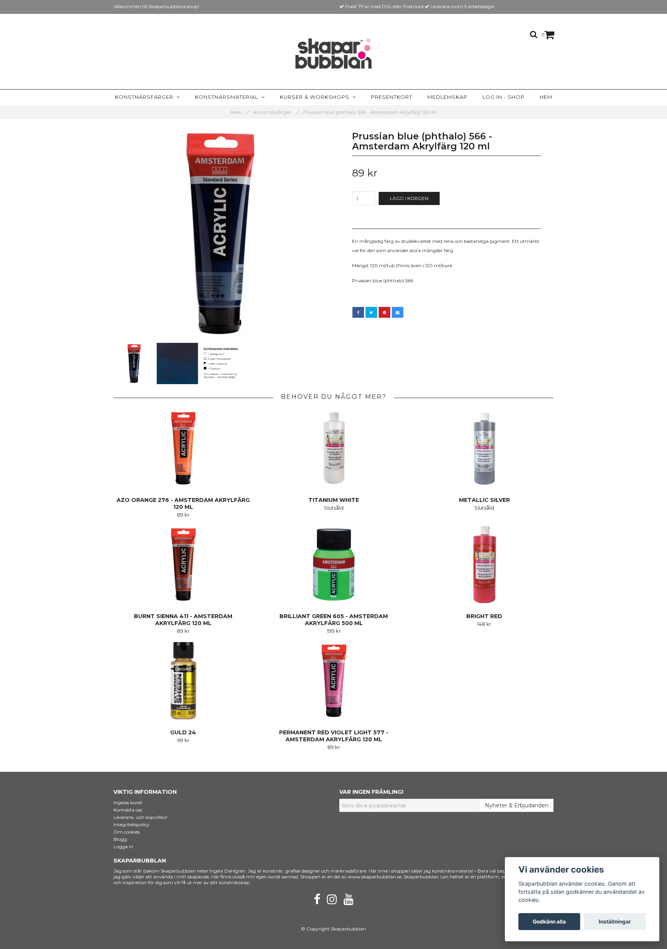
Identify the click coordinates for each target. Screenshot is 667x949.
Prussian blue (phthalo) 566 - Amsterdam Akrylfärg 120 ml (370, 112)
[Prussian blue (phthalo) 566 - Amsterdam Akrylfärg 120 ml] (220, 234)
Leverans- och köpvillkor (140, 817)
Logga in (123, 846)
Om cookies (126, 832)
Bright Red (484, 616)
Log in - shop (503, 97)
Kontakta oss (127, 810)
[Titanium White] (333, 448)
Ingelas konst (127, 802)
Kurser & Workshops (316, 97)
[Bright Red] (484, 564)
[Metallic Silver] (484, 448)
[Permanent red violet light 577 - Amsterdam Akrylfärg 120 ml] (333, 680)
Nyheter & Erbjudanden (516, 805)
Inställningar (615, 921)
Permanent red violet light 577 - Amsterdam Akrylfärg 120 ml (333, 736)
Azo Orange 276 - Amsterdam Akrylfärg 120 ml (183, 503)
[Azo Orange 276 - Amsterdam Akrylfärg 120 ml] (183, 448)
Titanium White (333, 500)
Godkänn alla (549, 921)
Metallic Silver (484, 500)
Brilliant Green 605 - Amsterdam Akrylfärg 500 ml (333, 620)
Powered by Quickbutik (333, 934)
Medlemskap (447, 97)
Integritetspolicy (131, 824)
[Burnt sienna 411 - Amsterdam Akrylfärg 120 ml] (183, 564)
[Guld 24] (183, 680)
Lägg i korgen (409, 198)
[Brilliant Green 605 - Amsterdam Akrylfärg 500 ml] (333, 564)
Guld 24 (183, 732)
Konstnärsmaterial (228, 97)
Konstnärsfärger (145, 97)
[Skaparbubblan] (333, 53)
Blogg (120, 839)
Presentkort (391, 97)
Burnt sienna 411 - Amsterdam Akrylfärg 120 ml (183, 620)
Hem (546, 97)
